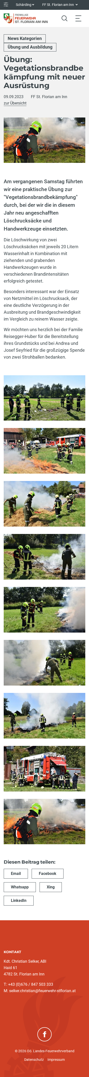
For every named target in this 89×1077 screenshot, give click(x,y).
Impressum (56, 1060)
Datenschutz (34, 1060)
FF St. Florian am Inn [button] (58, 5)
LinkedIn (18, 900)
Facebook (47, 873)
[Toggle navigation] (78, 18)
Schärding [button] (23, 5)
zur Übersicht (15, 103)
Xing (51, 887)
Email (16, 873)
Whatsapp (20, 887)
